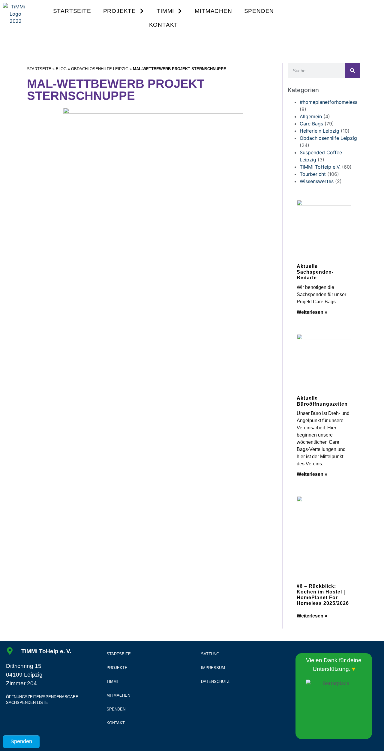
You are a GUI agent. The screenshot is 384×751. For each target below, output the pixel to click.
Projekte (119, 11)
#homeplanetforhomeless (328, 102)
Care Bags (311, 124)
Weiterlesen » (312, 312)
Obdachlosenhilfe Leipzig (99, 69)
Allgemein (311, 116)
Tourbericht (313, 174)
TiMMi (165, 11)
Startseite (72, 11)
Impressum (213, 667)
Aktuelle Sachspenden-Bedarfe (315, 272)
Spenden (259, 11)
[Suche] (352, 70)
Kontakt (163, 25)
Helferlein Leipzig (319, 131)
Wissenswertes (317, 181)
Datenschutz (215, 681)
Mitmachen (213, 11)
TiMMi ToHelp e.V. (320, 167)
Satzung (210, 654)
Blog (61, 69)
